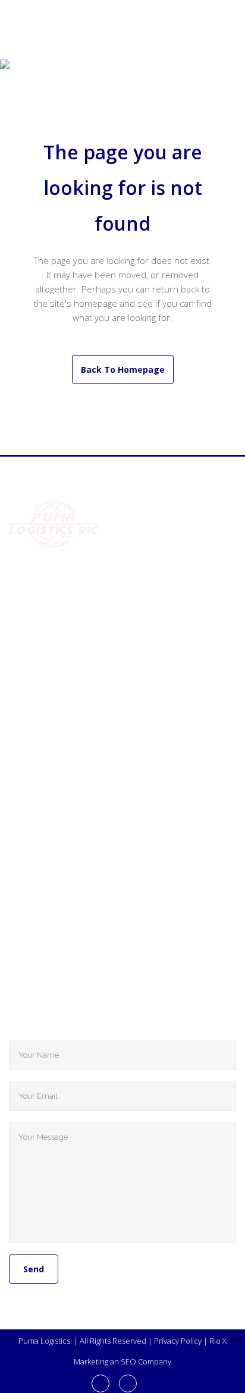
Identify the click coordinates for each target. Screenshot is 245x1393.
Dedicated (102, 785)
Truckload (102, 731)
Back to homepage (123, 369)
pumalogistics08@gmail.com (97, 663)
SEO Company (146, 1361)
